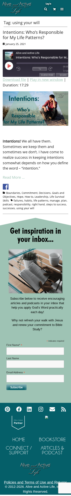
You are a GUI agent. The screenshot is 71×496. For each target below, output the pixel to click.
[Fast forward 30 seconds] (55, 69)
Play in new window (46, 79)
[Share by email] (39, 187)
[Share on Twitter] (12, 187)
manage (55, 200)
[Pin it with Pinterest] (26, 187)
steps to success (56, 204)
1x (40, 68)
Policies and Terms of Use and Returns (35, 482)
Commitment (30, 193)
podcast (7, 204)
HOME (19, 439)
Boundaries (13, 193)
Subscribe (47, 75)
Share (63, 75)
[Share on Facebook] (6, 187)
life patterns (40, 200)
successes (9, 208)
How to (29, 196)
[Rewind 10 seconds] (23, 69)
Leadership (41, 196)
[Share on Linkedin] (33, 187)
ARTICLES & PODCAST (52, 450)
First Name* (14, 345)
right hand (38, 204)
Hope (20, 196)
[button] (62, 9)
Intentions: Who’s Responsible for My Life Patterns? (33, 34)
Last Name (12, 358)
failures (18, 200)
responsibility (22, 204)
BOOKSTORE (52, 439)
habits (28, 200)
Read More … (14, 177)
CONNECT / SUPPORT (19, 450)
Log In (48, 3)
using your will (25, 208)
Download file (14, 79)
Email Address (15, 372)
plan (64, 200)
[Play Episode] (12, 66)
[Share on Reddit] (19, 187)
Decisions (45, 193)
